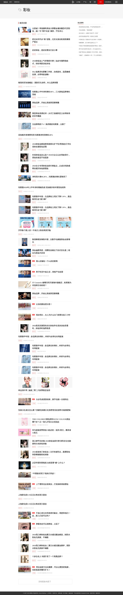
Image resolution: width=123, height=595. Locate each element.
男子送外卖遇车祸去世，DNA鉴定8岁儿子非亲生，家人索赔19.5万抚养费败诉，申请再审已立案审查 (92, 49)
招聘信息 (60, 593)
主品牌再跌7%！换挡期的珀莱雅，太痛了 (49, 124)
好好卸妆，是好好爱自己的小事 (44, 50)
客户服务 (65, 593)
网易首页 (6, 2)
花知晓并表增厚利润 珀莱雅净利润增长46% (35, 135)
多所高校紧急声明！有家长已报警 (88, 36)
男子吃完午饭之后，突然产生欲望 (49, 272)
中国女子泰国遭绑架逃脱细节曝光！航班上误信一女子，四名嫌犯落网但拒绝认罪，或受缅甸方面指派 (92, 46)
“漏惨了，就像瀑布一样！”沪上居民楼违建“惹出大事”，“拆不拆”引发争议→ (92, 55)
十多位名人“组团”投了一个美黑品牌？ (47, 556)
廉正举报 (92, 593)
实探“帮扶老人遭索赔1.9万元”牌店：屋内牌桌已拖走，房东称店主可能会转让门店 (92, 52)
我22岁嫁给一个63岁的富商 (47, 261)
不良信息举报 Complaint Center (81, 593)
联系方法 (55, 593)
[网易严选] (85, 2)
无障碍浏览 (16, 2)
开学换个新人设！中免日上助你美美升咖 (34, 230)
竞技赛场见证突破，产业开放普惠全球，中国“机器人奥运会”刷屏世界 (92, 27)
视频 (34, 265)
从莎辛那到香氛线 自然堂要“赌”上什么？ (48, 463)
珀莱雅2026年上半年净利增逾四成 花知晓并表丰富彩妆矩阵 (42, 187)
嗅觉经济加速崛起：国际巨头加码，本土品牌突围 (38, 83)
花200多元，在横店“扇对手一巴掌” (88, 33)
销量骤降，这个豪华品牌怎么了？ (88, 42)
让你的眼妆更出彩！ (44, 304)
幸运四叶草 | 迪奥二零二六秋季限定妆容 (34, 390)
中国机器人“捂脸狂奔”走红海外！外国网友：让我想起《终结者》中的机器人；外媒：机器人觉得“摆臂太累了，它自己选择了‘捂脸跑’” (92, 39)
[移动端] (73, 2)
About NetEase (42, 593)
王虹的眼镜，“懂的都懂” (86, 30)
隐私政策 (71, 593)
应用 (10, 2)
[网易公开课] (79, 2)
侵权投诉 (98, 593)
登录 (100, 2)
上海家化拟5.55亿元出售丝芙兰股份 (32, 495)
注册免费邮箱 (108, 2)
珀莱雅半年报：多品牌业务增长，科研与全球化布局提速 (40, 336)
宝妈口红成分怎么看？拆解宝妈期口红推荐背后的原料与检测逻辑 (44, 410)
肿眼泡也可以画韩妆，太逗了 (47, 524)
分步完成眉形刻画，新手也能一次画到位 (52, 399)
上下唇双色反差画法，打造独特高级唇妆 (52, 484)
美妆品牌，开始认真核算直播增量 (45, 103)
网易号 (34, 34)
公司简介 (49, 593)
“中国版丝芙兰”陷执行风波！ (44, 473)
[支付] (90, 2)
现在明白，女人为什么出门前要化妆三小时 (53, 315)
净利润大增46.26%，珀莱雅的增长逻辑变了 (49, 177)
